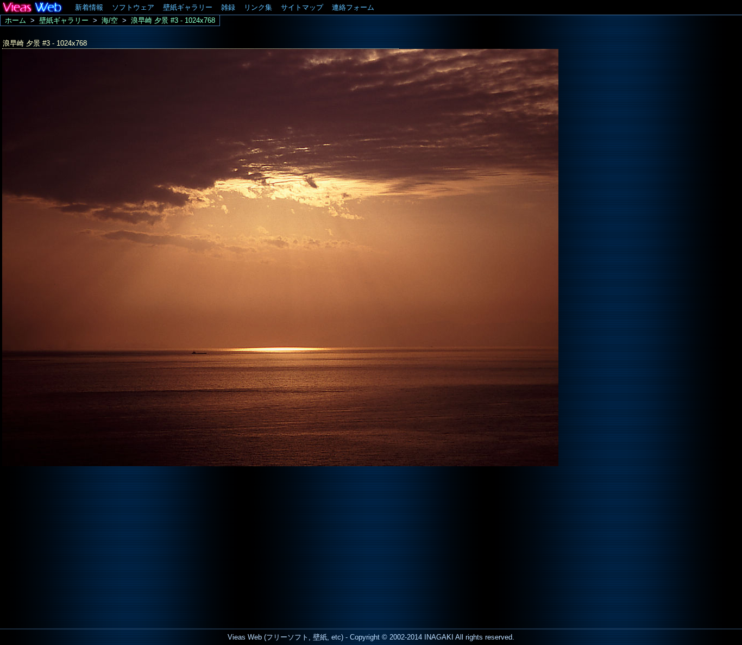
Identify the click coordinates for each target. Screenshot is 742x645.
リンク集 (258, 7)
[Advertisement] (91, 544)
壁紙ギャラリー (187, 7)
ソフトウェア (133, 7)
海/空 (110, 20)
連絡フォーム (353, 7)
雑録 (228, 7)
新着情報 (89, 7)
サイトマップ (302, 7)
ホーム (15, 20)
